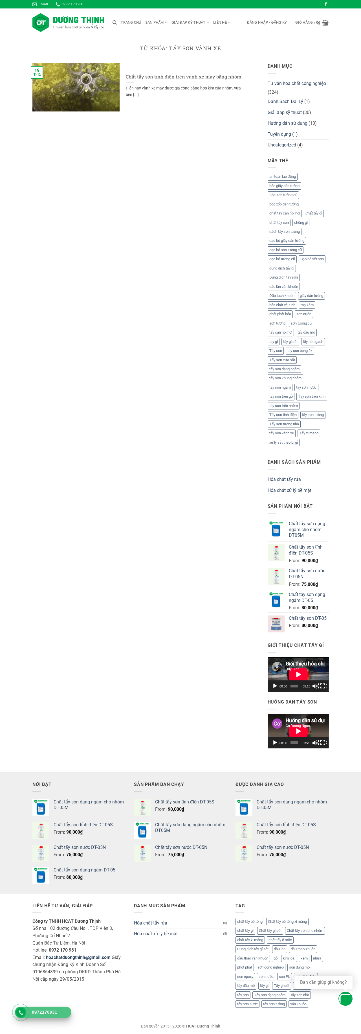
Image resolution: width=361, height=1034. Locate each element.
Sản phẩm (154, 22)
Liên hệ (220, 22)
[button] (267, 22)
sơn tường (277, 323)
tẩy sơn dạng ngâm (284, 369)
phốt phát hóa (280, 314)
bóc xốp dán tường (284, 204)
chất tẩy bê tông (250, 921)
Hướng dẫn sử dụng (287, 123)
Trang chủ (131, 22)
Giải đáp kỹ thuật (188, 22)
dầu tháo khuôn (303, 949)
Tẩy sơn (275, 351)
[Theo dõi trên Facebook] (325, 4)
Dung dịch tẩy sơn (283, 277)
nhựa (317, 958)
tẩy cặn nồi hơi (280, 332)
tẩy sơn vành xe (281, 433)
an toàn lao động (282, 176)
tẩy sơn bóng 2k (299, 351)
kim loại (289, 958)
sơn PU (284, 976)
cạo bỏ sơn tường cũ (285, 250)
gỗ (276, 958)
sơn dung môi (300, 967)
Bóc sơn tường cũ (283, 195)
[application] (298, 674)
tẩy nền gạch (313, 341)
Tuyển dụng (279, 134)
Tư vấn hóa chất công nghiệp (297, 83)
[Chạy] (275, 686)
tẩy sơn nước (306, 387)
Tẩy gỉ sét (281, 985)
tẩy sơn (243, 995)
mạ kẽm (307, 305)
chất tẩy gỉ (245, 930)
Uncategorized (282, 145)
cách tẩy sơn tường (284, 231)
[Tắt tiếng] (315, 686)
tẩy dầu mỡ (306, 332)
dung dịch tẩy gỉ (281, 268)
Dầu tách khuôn (281, 295)
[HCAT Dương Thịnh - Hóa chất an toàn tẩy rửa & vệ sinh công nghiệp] (68, 22)
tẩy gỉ (273, 341)
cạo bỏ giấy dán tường (286, 240)
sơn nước (303, 314)
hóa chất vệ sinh (282, 305)
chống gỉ (301, 222)
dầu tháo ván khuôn (252, 958)
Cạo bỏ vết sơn (312, 259)
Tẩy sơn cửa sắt (282, 360)
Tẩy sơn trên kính (311, 396)
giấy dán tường (311, 295)
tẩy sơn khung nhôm (285, 378)
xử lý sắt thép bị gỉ (283, 442)
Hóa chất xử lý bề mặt (289, 490)
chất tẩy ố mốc (280, 940)
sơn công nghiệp (270, 967)
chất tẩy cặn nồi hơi (284, 213)
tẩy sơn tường (313, 415)
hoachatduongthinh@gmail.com (78, 957)
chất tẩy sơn (279, 222)
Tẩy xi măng (308, 433)
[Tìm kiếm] (115, 22)
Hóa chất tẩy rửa (284, 479)
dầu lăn (279, 949)
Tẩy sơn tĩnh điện (283, 415)
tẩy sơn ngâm (280, 387)
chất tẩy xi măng (250, 940)
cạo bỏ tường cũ (282, 259)
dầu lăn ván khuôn (283, 286)
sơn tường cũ (301, 323)
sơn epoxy (245, 976)
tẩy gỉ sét (290, 341)
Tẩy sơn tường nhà (284, 424)
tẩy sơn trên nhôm (283, 406)
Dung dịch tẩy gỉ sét (252, 949)
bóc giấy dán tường (284, 186)
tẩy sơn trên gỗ (281, 396)
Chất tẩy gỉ (313, 213)
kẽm (304, 958)
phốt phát (244, 967)
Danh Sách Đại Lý (285, 101)
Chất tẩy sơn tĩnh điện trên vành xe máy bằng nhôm (183, 77)
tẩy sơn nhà (300, 995)
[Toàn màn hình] (323, 686)
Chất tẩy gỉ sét (270, 930)
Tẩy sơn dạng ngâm (269, 995)
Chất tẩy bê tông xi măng (287, 921)
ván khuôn (298, 1004)
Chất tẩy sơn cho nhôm (305, 930)
